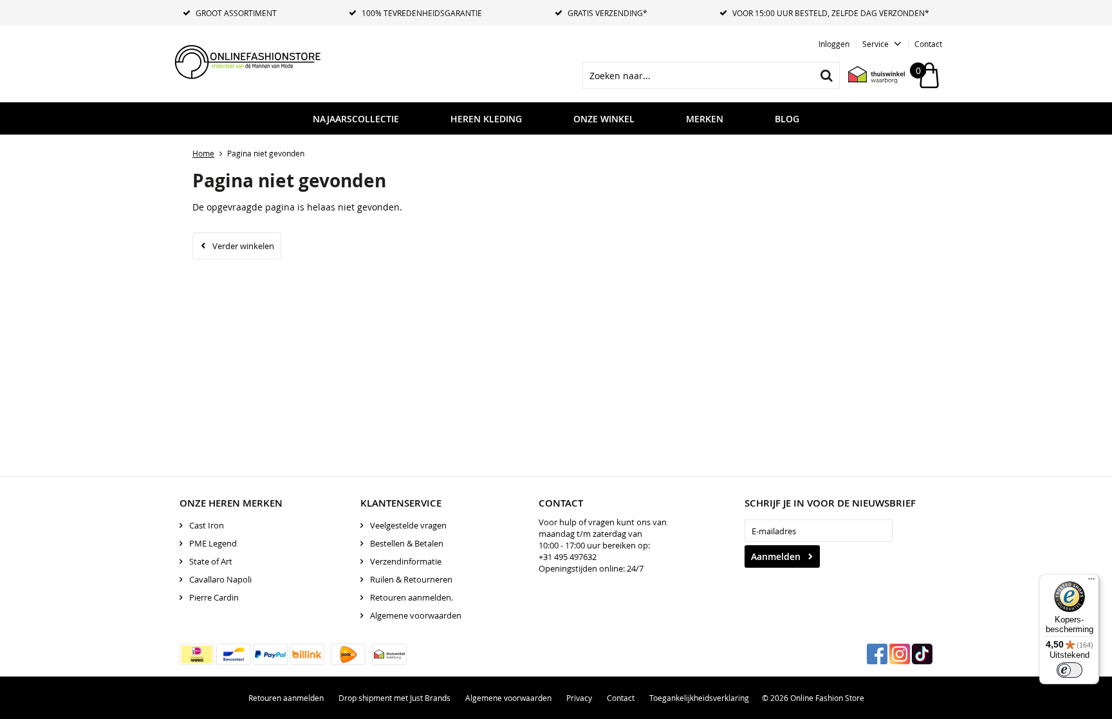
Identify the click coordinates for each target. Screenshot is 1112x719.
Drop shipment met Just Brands (394, 698)
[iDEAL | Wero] (197, 654)
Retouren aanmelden (286, 698)
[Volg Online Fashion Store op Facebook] (877, 654)
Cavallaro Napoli (220, 579)
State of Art (210, 561)
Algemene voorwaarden (415, 615)
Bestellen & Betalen (406, 543)
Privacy (579, 698)
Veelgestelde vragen (408, 525)
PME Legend (213, 543)
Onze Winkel (604, 119)
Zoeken (826, 75)
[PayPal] (270, 654)
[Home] (266, 61)
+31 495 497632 (568, 557)
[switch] (1069, 670)
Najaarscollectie (356, 119)
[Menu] (1091, 582)
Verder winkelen (243, 246)
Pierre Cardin (214, 597)
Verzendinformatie (405, 561)
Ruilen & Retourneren (411, 579)
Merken (704, 119)
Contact (928, 44)
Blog (787, 119)
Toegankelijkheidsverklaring (699, 698)
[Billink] (307, 654)
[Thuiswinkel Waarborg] (870, 75)
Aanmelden (776, 556)
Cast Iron (206, 525)
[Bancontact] (233, 654)
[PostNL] (348, 654)
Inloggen (834, 44)
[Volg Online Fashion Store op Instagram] (899, 654)
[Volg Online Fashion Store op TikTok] (922, 654)
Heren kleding (486, 119)
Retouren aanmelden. (411, 597)
